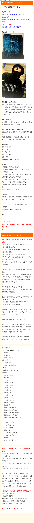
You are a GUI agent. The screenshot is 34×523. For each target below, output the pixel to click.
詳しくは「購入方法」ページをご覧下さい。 (15, 139)
